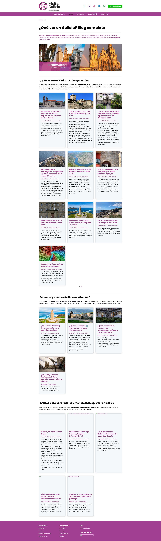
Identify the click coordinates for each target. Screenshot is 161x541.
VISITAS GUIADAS (58, 14)
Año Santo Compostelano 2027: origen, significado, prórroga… (80, 496)
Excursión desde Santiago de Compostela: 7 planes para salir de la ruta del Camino (52, 172)
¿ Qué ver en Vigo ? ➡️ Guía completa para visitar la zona (78, 328)
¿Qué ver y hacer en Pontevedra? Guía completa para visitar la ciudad (51, 378)
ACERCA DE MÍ (92, 14)
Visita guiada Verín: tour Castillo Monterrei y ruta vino (80, 113)
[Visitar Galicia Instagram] (89, 6)
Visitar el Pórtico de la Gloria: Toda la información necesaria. (51, 496)
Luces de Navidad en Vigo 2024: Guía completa (52, 265)
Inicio (40, 20)
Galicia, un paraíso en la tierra (51, 433)
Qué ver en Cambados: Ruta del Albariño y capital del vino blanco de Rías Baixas (51, 114)
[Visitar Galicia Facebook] (84, 6)
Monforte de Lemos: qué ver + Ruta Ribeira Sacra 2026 (51, 222)
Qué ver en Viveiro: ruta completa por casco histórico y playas (108, 171)
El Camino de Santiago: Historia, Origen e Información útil (79, 434)
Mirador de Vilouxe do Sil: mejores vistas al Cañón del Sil (80, 171)
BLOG (71, 14)
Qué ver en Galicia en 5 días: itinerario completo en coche (80, 222)
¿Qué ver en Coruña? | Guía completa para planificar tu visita (50, 328)
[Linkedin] (99, 6)
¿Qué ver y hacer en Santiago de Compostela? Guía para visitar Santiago (108, 329)
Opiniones (80, 14)
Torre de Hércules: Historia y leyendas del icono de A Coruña (107, 434)
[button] (115, 6)
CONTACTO (104, 14)
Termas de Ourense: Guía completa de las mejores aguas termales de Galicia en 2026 (108, 114)
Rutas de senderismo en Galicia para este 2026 (108, 221)
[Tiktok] (94, 6)
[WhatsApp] (104, 6)
